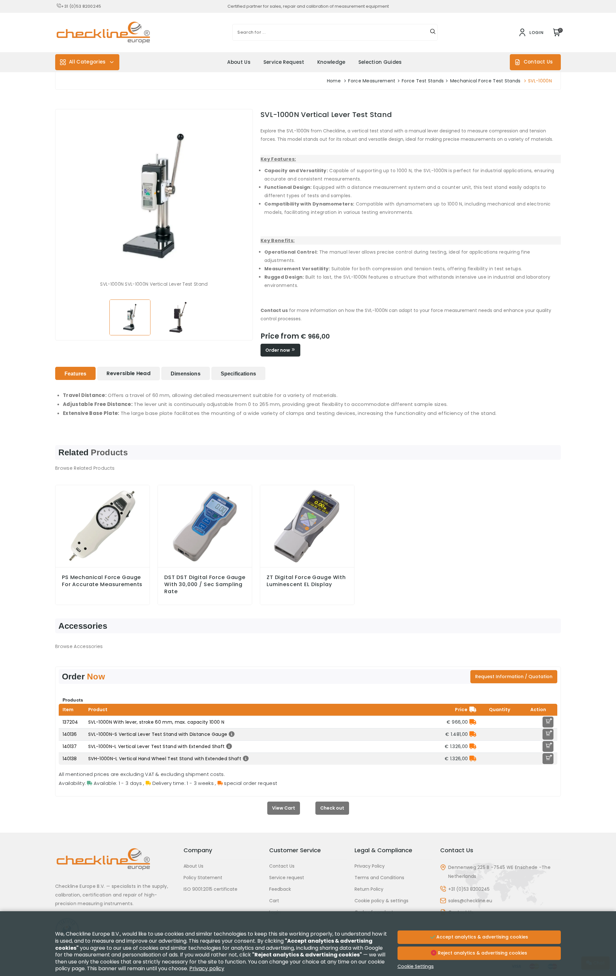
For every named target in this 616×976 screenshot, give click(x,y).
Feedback (280, 889)
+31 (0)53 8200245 (81, 6)
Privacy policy (206, 968)
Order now (278, 350)
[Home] (115, 864)
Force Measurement (371, 81)
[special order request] (472, 722)
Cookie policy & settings (381, 900)
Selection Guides (380, 62)
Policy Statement (203, 877)
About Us (239, 62)
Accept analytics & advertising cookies (481, 937)
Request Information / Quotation (513, 676)
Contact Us (538, 61)
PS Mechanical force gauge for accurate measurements (102, 581)
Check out (332, 808)
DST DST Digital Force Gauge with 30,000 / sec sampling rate (204, 584)
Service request (283, 62)
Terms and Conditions (379, 877)
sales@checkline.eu (470, 900)
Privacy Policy (370, 866)
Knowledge (331, 62)
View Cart (283, 808)
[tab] (75, 373)
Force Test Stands (423, 81)
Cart (274, 900)
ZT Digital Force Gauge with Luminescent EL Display (306, 581)
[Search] (432, 32)
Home (334, 81)
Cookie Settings (416, 966)
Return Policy (369, 889)
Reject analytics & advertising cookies (482, 953)
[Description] (231, 734)
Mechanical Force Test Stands (485, 81)
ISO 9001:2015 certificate (210, 889)
